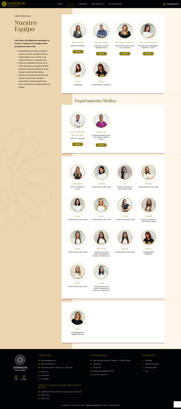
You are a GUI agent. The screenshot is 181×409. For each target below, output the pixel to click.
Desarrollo (97, 405)
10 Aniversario (115, 4)
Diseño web (89, 405)
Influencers (97, 4)
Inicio (60, 4)
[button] (171, 3)
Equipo (71, 4)
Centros (83, 4)
